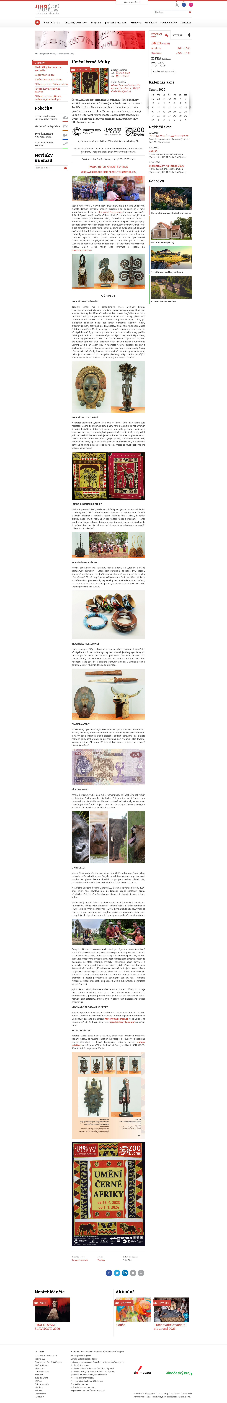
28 (158, 98)
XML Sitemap (163, 1393)
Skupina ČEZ (40, 1359)
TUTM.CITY (39, 1396)
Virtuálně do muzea (76, 22)
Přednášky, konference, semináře (48, 69)
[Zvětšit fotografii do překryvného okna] (108, 135)
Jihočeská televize (42, 1365)
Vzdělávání (150, 22)
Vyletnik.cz (39, 1390)
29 (164, 98)
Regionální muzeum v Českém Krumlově (88, 1390)
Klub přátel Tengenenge (110, 212)
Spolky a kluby (168, 22)
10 (153, 107)
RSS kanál (175, 1393)
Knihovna (136, 22)
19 (164, 111)
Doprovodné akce (44, 74)
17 (153, 111)
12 (164, 107)
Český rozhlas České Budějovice (48, 1362)
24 (153, 115)
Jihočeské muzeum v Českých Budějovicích (89, 1374)
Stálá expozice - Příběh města (51, 84)
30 (169, 98)
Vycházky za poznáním (48, 79)
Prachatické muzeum (79, 1384)
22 (180, 111)
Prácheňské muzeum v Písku (83, 1387)
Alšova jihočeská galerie (81, 1355)
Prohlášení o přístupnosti (144, 1393)
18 (158, 111)
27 (153, 98)
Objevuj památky (42, 1384)
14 (174, 107)
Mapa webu (187, 1393)
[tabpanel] (170, 58)
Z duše (153, 151)
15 (180, 107)
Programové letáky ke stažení (47, 90)
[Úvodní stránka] (48, 15)
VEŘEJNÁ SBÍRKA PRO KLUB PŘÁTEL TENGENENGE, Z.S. (108, 172)
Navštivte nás (52, 22)
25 (158, 115)
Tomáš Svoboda (80, 1260)
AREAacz (38, 1381)
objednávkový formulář (122, 1022)
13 (169, 107)
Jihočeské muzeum (116, 22)
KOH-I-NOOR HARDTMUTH (46, 1355)
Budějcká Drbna (41, 1378)
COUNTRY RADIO (42, 1371)
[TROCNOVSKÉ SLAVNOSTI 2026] (52, 1309)
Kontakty (185, 22)
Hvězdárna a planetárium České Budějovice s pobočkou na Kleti (98, 1362)
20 (169, 111)
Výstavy (53, 53)
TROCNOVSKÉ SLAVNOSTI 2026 (169, 136)
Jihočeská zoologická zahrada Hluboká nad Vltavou (92, 1371)
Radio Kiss (39, 1374)
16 (185, 107)
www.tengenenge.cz (81, 250)
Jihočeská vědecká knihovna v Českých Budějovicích (92, 1368)
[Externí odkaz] (142, 1370)
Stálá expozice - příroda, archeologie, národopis (48, 98)
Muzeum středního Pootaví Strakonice (87, 1381)
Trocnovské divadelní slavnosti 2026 (170, 1327)
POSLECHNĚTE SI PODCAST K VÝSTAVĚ (108, 166)
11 (158, 107)
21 (174, 111)
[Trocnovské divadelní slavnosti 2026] (171, 1309)
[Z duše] (133, 1309)
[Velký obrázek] (90, 81)
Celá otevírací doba (163, 71)
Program (96, 22)
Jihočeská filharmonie (80, 1365)
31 (174, 98)
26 (164, 115)
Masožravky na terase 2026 (166, 165)
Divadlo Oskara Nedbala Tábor (84, 1359)
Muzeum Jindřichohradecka (82, 1378)
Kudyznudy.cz (40, 1393)
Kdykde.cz (39, 1387)
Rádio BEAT (39, 1368)
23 (185, 111)
